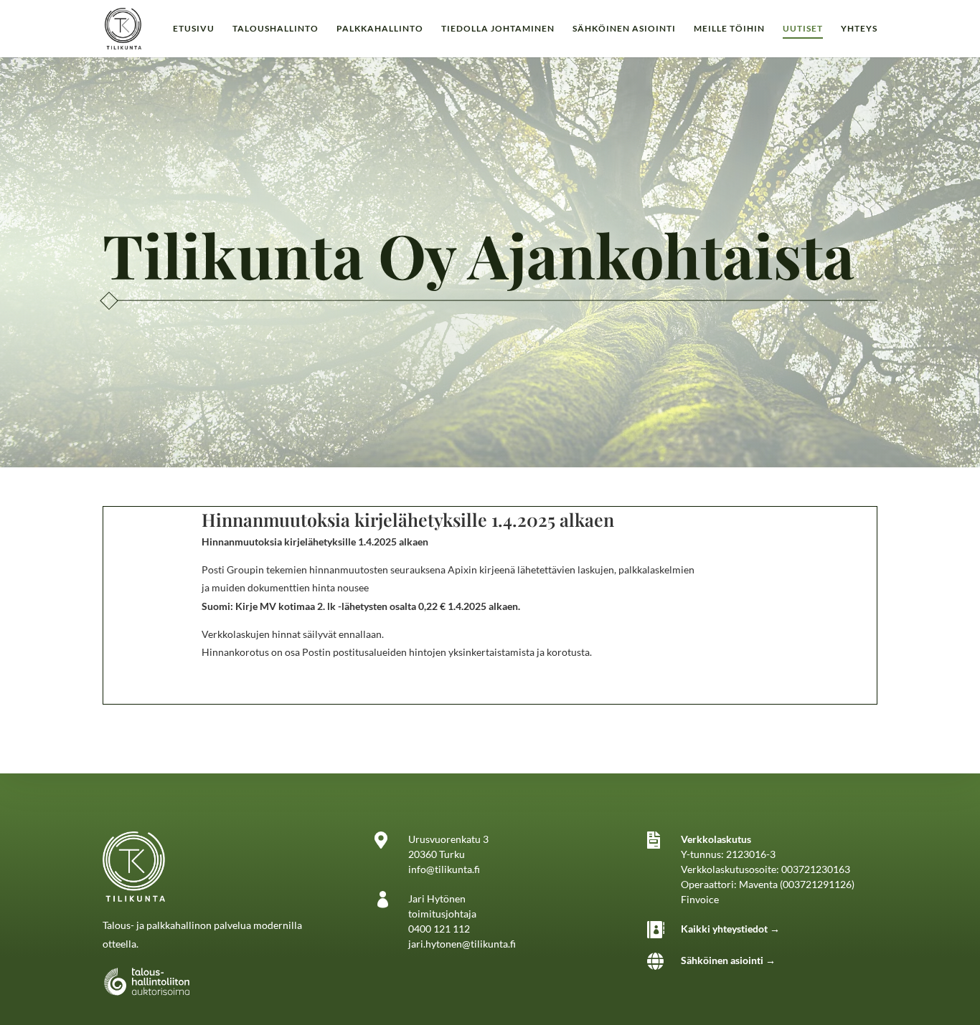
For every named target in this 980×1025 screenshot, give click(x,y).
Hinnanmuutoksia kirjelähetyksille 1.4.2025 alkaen (408, 519)
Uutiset (803, 29)
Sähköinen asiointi (624, 29)
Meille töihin (729, 29)
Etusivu (194, 29)
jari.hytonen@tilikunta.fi (462, 944)
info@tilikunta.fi (444, 869)
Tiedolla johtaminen (498, 29)
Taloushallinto (275, 29)
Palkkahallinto (379, 29)
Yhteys (859, 29)
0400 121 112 (439, 928)
